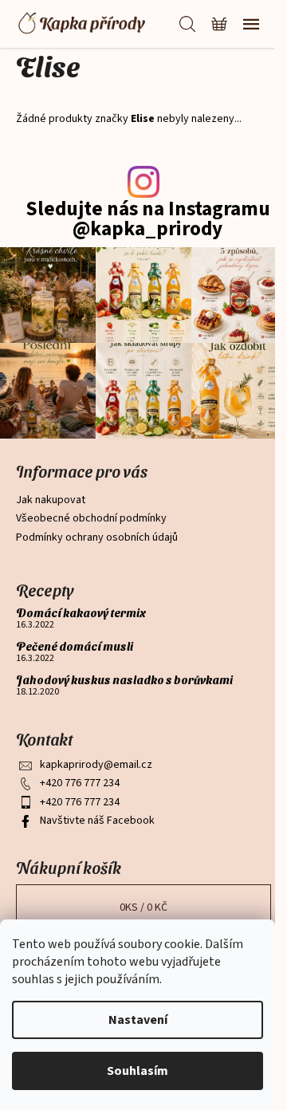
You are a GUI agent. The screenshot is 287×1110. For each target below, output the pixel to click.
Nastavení (137, 1020)
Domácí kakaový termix (81, 613)
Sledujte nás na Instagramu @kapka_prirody (148, 219)
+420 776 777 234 (80, 783)
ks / (143, 907)
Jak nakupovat (50, 500)
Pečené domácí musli (74, 646)
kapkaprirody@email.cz (96, 765)
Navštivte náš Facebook (97, 821)
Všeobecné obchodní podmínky (91, 518)
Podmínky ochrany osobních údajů (97, 537)
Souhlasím (137, 1071)
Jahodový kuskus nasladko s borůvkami (124, 680)
